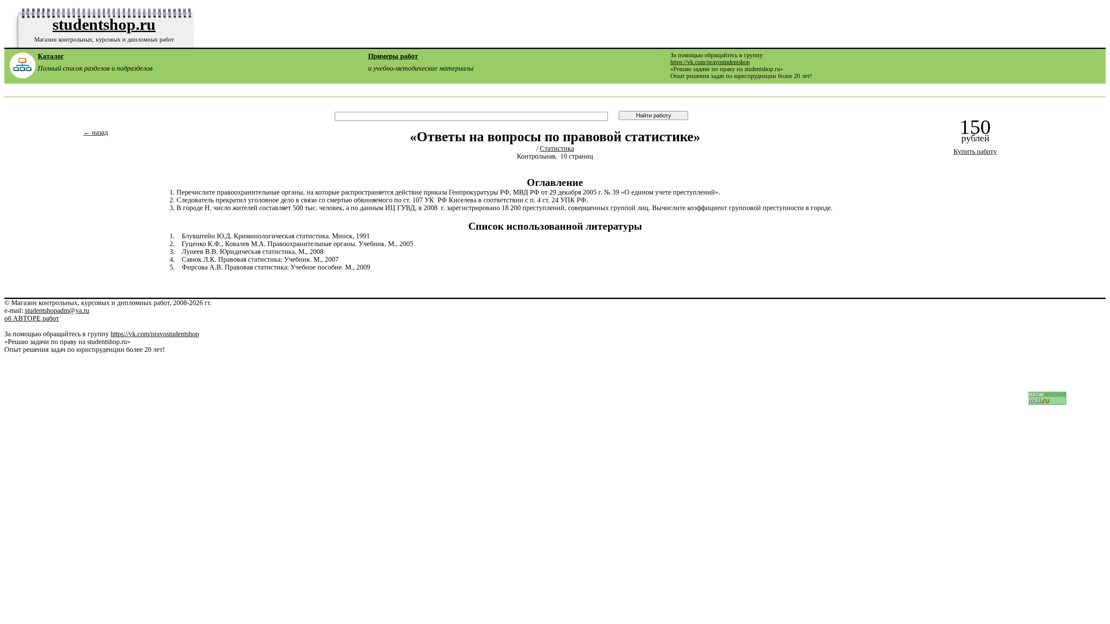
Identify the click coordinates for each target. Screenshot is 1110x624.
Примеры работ (393, 56)
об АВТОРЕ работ (31, 318)
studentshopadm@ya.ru (57, 310)
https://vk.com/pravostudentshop (710, 62)
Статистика (557, 148)
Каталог (51, 56)
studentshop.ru (104, 24)
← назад (95, 132)
